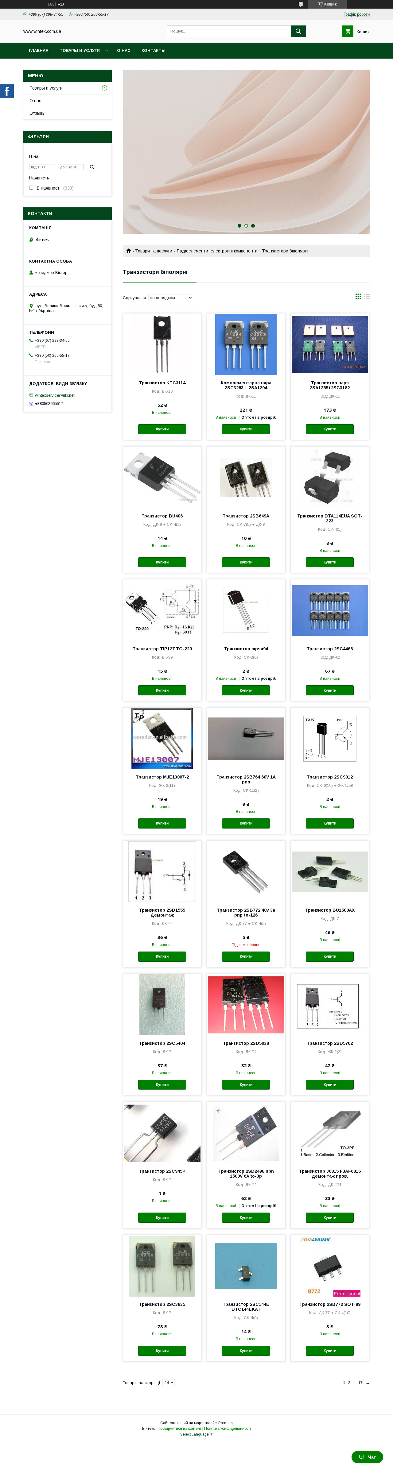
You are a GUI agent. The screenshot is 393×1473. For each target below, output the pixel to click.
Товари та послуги (153, 250)
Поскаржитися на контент (179, 1428)
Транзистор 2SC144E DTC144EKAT (246, 1307)
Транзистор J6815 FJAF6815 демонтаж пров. (330, 1174)
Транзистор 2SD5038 (246, 1043)
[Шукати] (298, 31)
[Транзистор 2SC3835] (162, 1265)
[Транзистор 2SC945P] (162, 1132)
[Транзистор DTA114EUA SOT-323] (330, 477)
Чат (372, 1457)
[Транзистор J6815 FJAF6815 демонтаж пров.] (330, 1132)
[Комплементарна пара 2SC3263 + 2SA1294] (246, 344)
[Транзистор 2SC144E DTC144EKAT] (246, 1265)
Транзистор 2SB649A (246, 515)
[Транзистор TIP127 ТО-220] (162, 610)
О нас (123, 50)
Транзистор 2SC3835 (162, 1304)
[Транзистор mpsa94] (246, 610)
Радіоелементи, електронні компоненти (217, 250)
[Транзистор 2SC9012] (330, 738)
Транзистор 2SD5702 (330, 1043)
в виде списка (367, 298)
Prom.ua (225, 1423)
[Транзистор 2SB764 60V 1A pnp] (246, 738)
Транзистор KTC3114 (162, 382)
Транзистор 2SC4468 (330, 648)
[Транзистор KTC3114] (162, 344)
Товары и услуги (80, 50)
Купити (162, 429)
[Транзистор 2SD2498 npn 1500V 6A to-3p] (246, 1132)
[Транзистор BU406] (162, 477)
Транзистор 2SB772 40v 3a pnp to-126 (246, 912)
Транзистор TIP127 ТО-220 (162, 648)
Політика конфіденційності (227, 1428)
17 (360, 1382)
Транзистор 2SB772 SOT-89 (329, 1304)
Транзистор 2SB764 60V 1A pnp (246, 779)
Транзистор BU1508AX (330, 910)
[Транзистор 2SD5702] (330, 1004)
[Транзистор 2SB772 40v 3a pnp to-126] (246, 871)
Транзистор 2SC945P (162, 1171)
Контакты (153, 50)
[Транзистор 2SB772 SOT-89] (330, 1265)
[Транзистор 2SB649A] (246, 477)
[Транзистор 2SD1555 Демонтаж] (162, 871)
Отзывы (37, 113)
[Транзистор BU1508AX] (330, 871)
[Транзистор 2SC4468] (330, 610)
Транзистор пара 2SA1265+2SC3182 (330, 385)
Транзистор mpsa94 (246, 648)
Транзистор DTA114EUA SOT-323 (329, 518)
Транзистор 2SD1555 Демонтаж (162, 912)
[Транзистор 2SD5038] (246, 1004)
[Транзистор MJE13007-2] (162, 738)
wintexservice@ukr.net (54, 395)
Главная (39, 50)
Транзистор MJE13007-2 (162, 777)
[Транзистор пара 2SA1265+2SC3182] (330, 344)
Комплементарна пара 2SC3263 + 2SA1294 (246, 385)
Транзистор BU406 (162, 515)
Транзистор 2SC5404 (162, 1043)
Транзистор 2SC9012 (330, 777)
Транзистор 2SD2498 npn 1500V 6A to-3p (246, 1174)
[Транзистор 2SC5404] (162, 1004)
